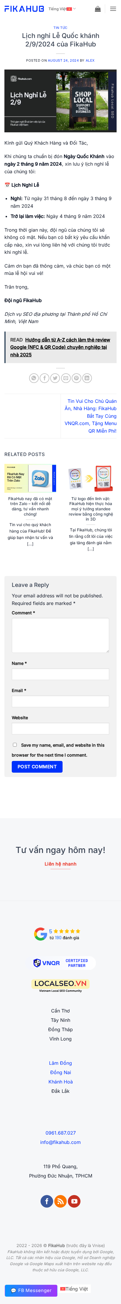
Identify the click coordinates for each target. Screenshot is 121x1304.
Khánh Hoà (60, 1082)
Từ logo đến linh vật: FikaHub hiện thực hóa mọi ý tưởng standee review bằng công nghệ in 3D (91, 509)
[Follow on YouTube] (74, 1201)
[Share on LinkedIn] (87, 378)
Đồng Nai (60, 1072)
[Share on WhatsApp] (34, 378)
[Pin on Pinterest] (76, 378)
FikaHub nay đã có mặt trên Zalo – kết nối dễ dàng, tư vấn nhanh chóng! (30, 506)
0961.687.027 (61, 1133)
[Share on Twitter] (55, 378)
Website (20, 717)
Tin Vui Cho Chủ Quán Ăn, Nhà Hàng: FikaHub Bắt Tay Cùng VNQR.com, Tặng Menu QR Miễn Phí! (91, 416)
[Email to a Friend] (66, 378)
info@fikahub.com (60, 1142)
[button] (98, 8)
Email (19, 690)
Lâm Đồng (60, 1063)
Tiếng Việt (57, 9)
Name (19, 663)
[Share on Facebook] (44, 378)
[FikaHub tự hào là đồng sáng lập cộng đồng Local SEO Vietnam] (60, 985)
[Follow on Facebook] (47, 1201)
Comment (23, 612)
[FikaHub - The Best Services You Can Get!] (24, 8)
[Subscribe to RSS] (60, 1201)
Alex (90, 60)
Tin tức (60, 28)
